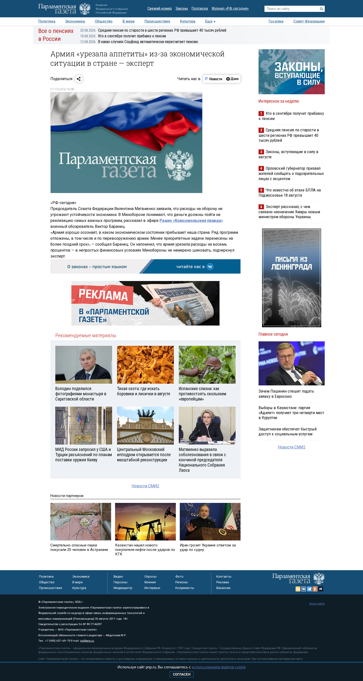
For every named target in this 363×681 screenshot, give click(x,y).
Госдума (276, 21)
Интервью (152, 588)
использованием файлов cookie (219, 667)
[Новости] (213, 79)
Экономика (75, 21)
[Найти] (321, 9)
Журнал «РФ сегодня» (230, 8)
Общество (104, 21)
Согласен (181, 674)
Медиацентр (123, 588)
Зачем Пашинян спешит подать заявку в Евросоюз (286, 394)
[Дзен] (232, 79)
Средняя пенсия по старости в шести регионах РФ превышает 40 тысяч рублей (153, 30)
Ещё (208, 21)
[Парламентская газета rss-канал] (298, 589)
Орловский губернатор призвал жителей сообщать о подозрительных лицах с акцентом (291, 173)
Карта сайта (317, 603)
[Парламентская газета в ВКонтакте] (303, 589)
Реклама (222, 582)
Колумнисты (184, 588)
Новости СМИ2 (145, 486)
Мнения (150, 582)
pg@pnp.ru (87, 640)
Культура (187, 21)
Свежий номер (159, 8)
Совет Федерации (309, 21)
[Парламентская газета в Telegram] (309, 589)
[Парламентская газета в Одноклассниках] (315, 589)
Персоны (120, 582)
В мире (128, 21)
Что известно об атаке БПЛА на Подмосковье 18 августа (290, 193)
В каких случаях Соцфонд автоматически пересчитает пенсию (139, 41)
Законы (182, 8)
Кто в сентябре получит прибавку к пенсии (123, 36)
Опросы (150, 576)
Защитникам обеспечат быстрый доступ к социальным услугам (288, 431)
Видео (118, 576)
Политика (46, 21)
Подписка (200, 8)
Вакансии (223, 588)
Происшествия (157, 21)
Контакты (223, 576)
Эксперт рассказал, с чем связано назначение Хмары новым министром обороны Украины (289, 211)
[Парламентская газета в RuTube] (320, 589)
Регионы (181, 582)
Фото (179, 576)
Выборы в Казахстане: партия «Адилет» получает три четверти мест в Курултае (291, 412)
